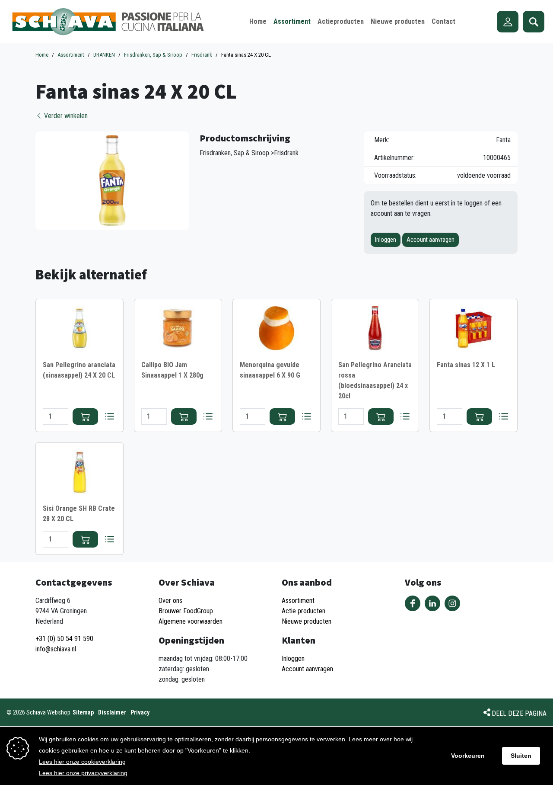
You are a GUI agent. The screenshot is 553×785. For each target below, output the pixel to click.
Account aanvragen (430, 239)
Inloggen (385, 239)
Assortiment (298, 600)
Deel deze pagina (519, 713)
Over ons (170, 600)
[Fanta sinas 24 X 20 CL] (112, 180)
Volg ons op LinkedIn (432, 603)
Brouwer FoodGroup (186, 611)
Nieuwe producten (306, 621)
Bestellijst (109, 416)
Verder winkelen (65, 116)
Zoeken (533, 21)
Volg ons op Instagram (452, 603)
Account (507, 21)
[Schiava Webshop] (108, 21)
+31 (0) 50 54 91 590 (64, 638)
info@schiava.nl (55, 649)
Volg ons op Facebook (412, 603)
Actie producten (303, 611)
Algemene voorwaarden (190, 621)
